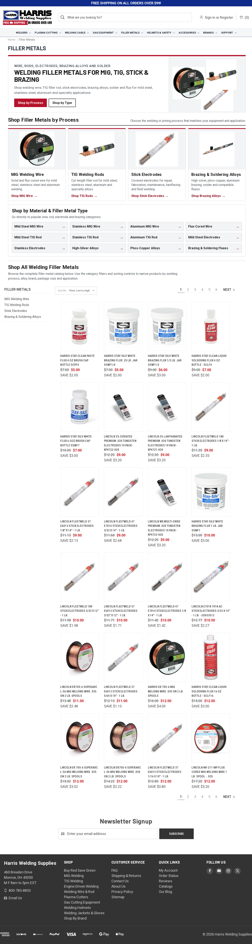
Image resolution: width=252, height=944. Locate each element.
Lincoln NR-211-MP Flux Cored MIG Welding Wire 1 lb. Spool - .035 (209, 772)
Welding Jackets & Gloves (84, 913)
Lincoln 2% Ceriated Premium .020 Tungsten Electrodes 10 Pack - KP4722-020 (120, 443)
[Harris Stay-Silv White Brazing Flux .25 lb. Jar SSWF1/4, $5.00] (123, 326)
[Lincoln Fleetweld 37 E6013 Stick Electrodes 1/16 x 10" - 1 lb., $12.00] (167, 738)
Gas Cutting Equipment (82, 902)
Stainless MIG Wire (86, 226)
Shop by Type (62, 103)
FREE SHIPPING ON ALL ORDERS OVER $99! (126, 3)
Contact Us (120, 881)
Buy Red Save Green (79, 870)
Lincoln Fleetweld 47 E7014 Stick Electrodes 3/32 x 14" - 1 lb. (120, 526)
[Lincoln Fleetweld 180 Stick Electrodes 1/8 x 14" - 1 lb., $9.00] (210, 407)
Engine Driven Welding (81, 886)
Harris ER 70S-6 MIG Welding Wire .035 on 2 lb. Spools (165, 691)
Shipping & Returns (126, 876)
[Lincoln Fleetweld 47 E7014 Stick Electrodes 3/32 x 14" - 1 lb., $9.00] (123, 492)
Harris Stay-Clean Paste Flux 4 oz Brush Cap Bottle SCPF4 (77, 360)
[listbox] (83, 290)
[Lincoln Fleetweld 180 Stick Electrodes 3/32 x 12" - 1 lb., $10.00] (79, 577)
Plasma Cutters (76, 897)
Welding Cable (75, 32)
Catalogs (166, 886)
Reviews (165, 881)
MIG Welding (74, 876)
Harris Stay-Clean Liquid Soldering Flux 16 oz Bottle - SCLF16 (209, 691)
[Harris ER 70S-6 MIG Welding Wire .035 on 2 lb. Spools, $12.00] (167, 657)
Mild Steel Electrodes (204, 237)
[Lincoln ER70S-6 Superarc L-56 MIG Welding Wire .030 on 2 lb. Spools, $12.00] (123, 738)
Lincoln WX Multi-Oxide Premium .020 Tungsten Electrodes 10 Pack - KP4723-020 (164, 528)
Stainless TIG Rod (85, 237)
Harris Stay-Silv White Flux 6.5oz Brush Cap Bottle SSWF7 (76, 441)
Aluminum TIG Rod (143, 237)
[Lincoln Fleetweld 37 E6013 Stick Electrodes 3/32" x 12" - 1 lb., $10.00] (123, 577)
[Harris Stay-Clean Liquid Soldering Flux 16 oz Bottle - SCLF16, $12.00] (210, 657)
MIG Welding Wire (16, 299)
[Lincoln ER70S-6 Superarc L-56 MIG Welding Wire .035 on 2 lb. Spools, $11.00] (79, 657)
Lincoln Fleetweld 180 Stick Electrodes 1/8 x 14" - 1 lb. (211, 441)
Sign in (210, 17)
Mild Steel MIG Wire (28, 226)
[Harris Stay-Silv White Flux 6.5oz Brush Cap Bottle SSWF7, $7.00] (79, 407)
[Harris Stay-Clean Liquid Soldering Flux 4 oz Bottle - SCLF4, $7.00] (210, 326)
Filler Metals (130, 32)
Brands (208, 32)
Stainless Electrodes (29, 248)
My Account (168, 870)
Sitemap (117, 897)
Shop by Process (30, 103)
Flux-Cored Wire (200, 226)
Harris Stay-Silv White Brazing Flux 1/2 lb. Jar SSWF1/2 (165, 360)
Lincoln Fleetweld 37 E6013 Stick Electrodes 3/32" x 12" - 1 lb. (120, 611)
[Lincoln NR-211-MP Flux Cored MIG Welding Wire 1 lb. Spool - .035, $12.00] (210, 738)
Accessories (187, 32)
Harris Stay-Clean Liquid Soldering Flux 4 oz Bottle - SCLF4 (209, 360)
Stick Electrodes (15, 311)
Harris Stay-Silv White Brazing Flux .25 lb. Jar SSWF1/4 (120, 360)
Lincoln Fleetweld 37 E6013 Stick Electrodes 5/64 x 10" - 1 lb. (120, 691)
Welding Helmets (77, 908)
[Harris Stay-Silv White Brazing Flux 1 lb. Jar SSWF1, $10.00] (210, 492)
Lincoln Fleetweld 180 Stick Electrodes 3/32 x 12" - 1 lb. (79, 611)
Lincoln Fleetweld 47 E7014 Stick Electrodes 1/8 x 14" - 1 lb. (167, 611)
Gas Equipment (103, 32)
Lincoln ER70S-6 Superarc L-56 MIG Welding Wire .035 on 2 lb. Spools (78, 691)
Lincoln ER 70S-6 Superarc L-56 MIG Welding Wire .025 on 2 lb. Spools (79, 772)
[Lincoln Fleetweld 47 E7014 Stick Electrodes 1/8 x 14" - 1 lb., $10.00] (167, 577)
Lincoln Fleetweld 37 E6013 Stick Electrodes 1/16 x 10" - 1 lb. (164, 772)
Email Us (15, 898)
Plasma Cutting (46, 32)
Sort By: (62, 290)
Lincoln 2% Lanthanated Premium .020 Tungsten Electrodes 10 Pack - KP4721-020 (165, 443)
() (246, 17)
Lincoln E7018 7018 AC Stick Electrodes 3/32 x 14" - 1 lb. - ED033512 (211, 611)
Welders (21, 32)
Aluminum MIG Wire (144, 226)
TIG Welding (73, 881)
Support (227, 32)
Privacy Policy (122, 892)
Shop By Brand (75, 918)
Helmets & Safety (159, 32)
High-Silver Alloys (85, 248)
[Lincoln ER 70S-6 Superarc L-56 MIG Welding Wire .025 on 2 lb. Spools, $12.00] (79, 738)
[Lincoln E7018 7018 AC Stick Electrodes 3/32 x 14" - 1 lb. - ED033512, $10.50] (210, 577)
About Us (118, 886)
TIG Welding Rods (16, 305)
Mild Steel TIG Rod (28, 237)
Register (226, 17)
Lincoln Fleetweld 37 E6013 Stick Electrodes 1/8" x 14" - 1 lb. (77, 526)
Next (227, 289)
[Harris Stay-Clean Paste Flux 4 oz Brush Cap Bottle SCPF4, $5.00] (79, 326)
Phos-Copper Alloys (145, 248)
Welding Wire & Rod (79, 892)
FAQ (114, 870)
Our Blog (165, 892)
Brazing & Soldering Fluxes (208, 248)
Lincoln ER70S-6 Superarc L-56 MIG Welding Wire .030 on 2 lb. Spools (122, 772)
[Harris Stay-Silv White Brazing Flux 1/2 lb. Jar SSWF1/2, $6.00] (167, 326)
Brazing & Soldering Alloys (22, 317)
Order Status (169, 876)
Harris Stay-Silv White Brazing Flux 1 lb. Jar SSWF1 (207, 526)
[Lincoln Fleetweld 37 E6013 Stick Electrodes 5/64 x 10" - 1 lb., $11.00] (123, 657)
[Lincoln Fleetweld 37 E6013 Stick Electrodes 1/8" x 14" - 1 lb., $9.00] (79, 492)
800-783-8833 (19, 890)
